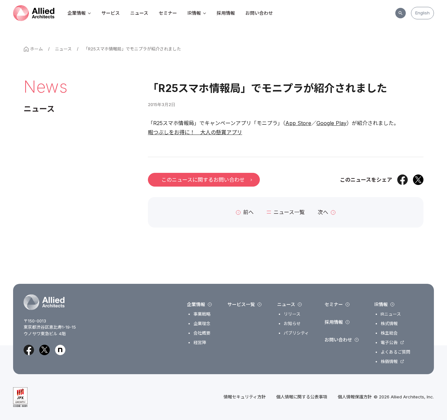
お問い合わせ (259, 13)
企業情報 (76, 13)
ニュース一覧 (289, 212)
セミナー (168, 13)
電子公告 (389, 342)
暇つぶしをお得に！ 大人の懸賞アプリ (195, 132)
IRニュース (391, 314)
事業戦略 (201, 314)
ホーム (36, 48)
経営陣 (199, 342)
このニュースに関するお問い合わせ (203, 179)
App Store (298, 123)
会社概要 (201, 333)
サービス (110, 13)
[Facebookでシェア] (402, 179)
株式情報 (389, 323)
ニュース (139, 13)
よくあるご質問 (395, 352)
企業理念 (201, 323)
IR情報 (194, 13)
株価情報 (389, 361)
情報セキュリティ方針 (245, 397)
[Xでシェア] (418, 179)
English (422, 12)
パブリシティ (296, 333)
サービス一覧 (241, 304)
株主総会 (389, 333)
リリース (292, 314)
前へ (248, 212)
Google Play (331, 123)
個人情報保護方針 (355, 397)
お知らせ (292, 323)
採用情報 (226, 13)
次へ (323, 212)
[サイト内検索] (400, 13)
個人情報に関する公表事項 (301, 397)
